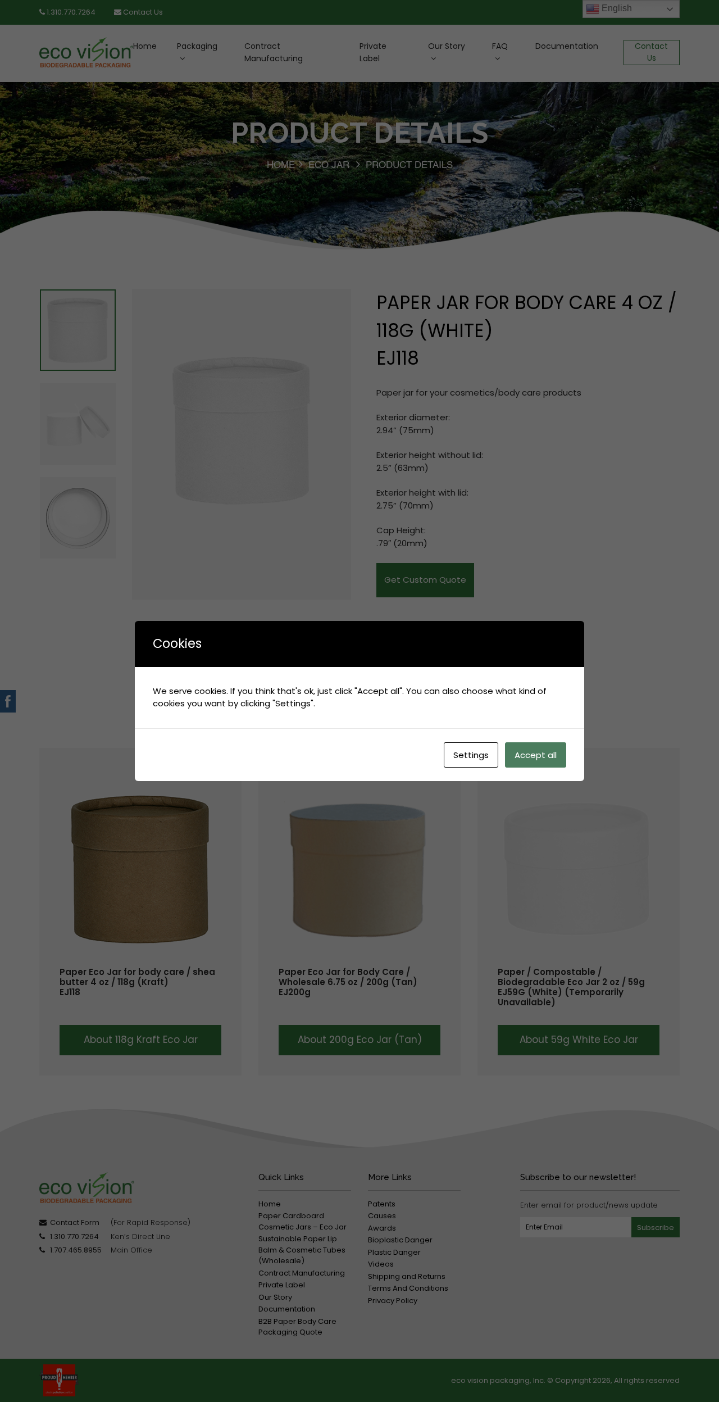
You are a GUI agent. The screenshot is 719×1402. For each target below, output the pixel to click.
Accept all (536, 755)
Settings (471, 755)
